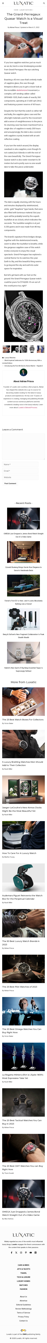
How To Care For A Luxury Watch (19, 853)
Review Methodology (23, 1309)
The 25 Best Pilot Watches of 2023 (19, 987)
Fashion (23, 1289)
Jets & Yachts (23, 1269)
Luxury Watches (26, 10)
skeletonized (22, 90)
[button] (44, 3)
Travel (23, 1273)
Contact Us (23, 1321)
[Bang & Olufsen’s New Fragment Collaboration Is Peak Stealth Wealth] (23, 619)
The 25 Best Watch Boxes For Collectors (22, 719)
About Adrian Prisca (23, 381)
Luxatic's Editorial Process (27, 408)
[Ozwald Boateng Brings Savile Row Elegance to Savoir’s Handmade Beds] (23, 552)
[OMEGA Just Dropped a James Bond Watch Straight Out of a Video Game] (23, 519)
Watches (23, 1285)
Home (16, 10)
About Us (23, 1297)
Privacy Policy (23, 1317)
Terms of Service (23, 1313)
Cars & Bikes (23, 1265)
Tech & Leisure (23, 1277)
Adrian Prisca (14, 27)
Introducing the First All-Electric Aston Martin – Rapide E (24, 366)
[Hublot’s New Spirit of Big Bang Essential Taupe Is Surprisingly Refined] (23, 653)
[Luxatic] (23, 3)
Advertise (23, 1301)
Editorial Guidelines (23, 1305)
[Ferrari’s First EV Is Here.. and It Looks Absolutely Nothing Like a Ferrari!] (23, 586)
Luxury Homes (23, 1281)
